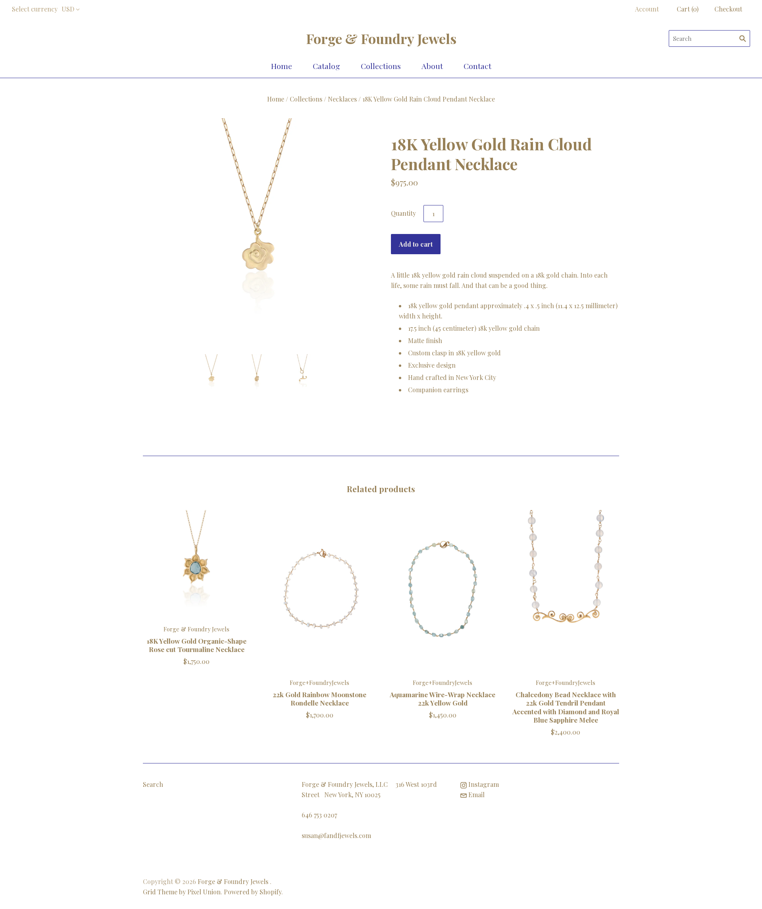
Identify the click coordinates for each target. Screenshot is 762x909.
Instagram (483, 784)
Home (281, 66)
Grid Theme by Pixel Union (182, 892)
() (687, 9)
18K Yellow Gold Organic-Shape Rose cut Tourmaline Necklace (196, 645)
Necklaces (342, 99)
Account (647, 9)
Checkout (728, 9)
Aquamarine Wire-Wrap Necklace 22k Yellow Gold (442, 698)
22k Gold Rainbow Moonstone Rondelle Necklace (319, 698)
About (432, 66)
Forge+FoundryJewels (319, 683)
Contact (477, 66)
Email (476, 794)
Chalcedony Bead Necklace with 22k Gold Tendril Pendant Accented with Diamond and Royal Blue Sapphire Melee (565, 707)
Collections (381, 66)
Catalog (326, 66)
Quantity (403, 213)
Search (153, 784)
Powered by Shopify (252, 892)
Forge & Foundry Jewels (196, 629)
